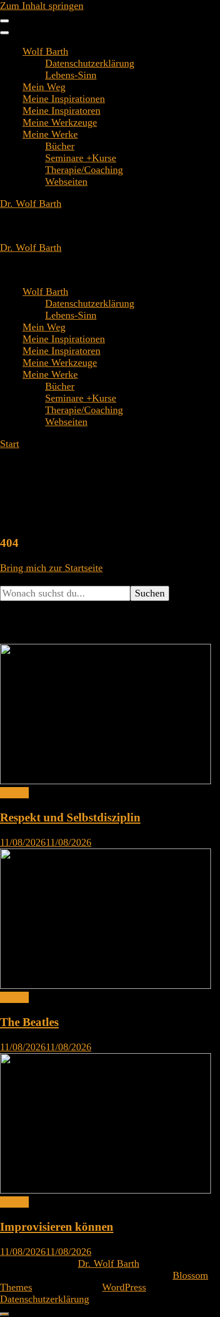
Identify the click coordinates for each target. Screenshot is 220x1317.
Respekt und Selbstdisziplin (70, 817)
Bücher (59, 146)
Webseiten (66, 181)
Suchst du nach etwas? (46, 579)
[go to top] (4, 1314)
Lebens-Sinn (70, 75)
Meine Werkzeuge (60, 122)
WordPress (124, 1287)
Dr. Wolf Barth (30, 203)
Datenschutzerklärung (89, 63)
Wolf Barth (45, 51)
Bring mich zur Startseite (51, 567)
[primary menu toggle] (4, 21)
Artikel (14, 792)
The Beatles (29, 1022)
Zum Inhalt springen (41, 5)
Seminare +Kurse (80, 157)
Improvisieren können (56, 1227)
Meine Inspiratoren (61, 110)
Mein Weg (44, 86)
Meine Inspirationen (64, 98)
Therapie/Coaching (84, 169)
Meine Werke (50, 134)
